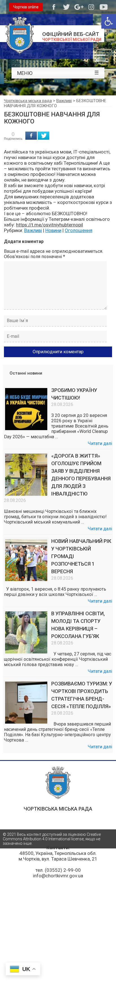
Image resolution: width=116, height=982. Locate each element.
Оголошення (78, 230)
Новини (53, 230)
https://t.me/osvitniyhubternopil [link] (49, 225)
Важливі (33, 230)
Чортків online (26, 7)
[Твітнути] (43, 136)
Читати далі (100, 443)
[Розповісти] (31, 136)
